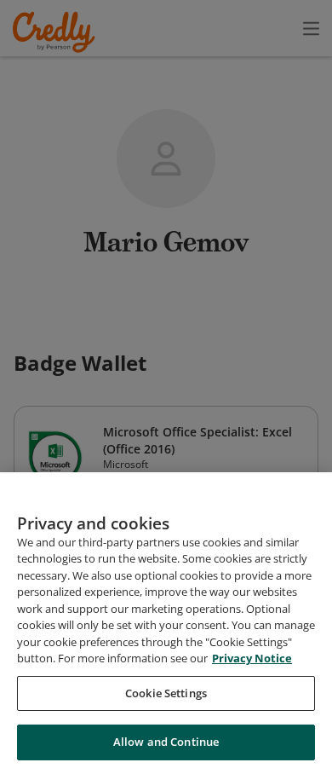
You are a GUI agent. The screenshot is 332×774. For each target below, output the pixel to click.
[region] (166, 623)
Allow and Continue (166, 741)
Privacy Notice (252, 658)
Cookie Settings (166, 693)
